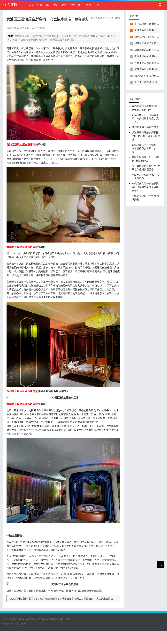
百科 (88, 4)
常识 (55, 4)
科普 (39, 4)
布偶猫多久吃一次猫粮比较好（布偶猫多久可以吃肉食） (145, 187)
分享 (96, 4)
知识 (47, 4)
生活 (72, 4)
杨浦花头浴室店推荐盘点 (145, 127)
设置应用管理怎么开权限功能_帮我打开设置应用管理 (146, 136)
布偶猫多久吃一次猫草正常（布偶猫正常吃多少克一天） (145, 118)
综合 (80, 4)
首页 (31, 4)
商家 (118, 18)
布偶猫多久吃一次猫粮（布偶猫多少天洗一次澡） (144, 148)
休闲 (64, 4)
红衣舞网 (10, 5)
